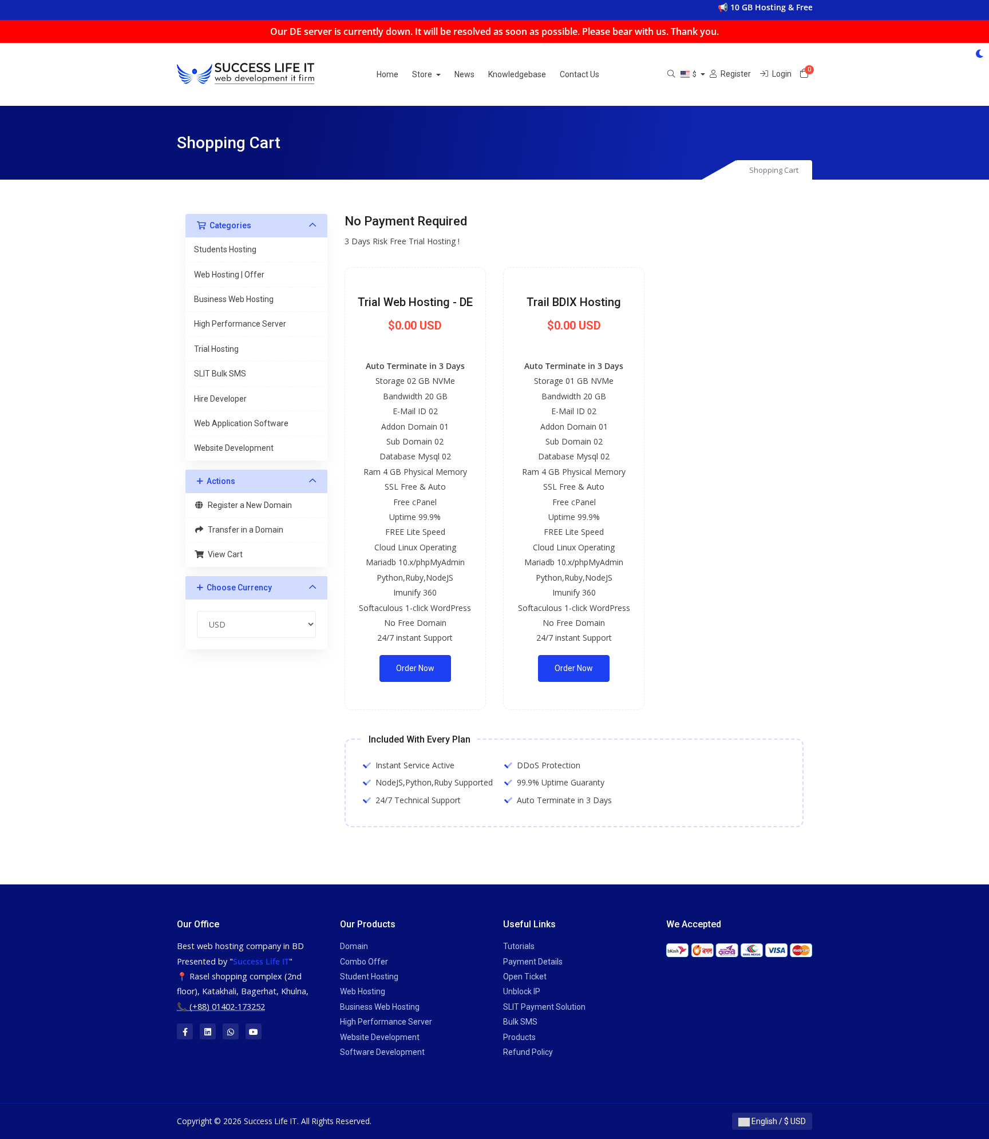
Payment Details (533, 961)
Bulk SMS (520, 1021)
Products (519, 1037)
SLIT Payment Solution (544, 1006)
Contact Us (579, 74)
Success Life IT (261, 961)
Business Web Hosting (234, 299)
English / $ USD (778, 1121)
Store (423, 74)
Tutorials (519, 946)
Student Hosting (369, 976)
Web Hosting (362, 991)
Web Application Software (241, 423)
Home (387, 74)
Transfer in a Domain (243, 529)
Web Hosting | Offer (229, 274)
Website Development (234, 448)
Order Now (415, 668)
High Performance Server (240, 323)
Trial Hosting (216, 349)
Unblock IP (521, 991)
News (464, 74)
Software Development (382, 1052)
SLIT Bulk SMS (220, 373)
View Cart (223, 554)
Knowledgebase (517, 74)
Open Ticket (525, 976)
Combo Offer (364, 961)
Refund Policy (528, 1052)
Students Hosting (225, 249)
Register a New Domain (248, 505)
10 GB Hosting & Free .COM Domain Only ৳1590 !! (806, 7)
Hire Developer (220, 398)
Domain (354, 946)
